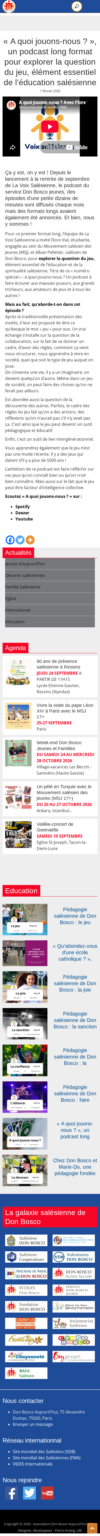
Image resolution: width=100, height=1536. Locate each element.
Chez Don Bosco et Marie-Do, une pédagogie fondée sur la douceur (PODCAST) (75, 1167)
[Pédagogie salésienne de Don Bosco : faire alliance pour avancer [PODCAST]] (25, 1084)
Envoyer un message (33, 1424)
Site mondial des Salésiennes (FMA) (47, 1458)
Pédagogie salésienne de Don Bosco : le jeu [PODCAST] (75, 916)
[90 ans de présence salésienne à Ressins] (18, 671)
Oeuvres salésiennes (25, 575)
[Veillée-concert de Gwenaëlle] (18, 834)
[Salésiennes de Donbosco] (74, 1240)
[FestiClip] (26, 1340)
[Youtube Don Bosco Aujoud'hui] (47, 1489)
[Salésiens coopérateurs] (26, 1257)
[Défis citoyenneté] (26, 1356)
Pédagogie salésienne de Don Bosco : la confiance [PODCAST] (75, 1056)
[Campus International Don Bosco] (26, 1323)
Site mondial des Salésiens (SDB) (44, 1451)
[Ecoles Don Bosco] (26, 1290)
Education (15, 621)
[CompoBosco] (74, 1340)
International (17, 610)
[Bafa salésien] (26, 1373)
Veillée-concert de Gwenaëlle (55, 827)
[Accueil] (9, 6)
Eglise (10, 598)
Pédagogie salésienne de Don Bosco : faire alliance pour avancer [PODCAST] (75, 1093)
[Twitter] (20, 539)
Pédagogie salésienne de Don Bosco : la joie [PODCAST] (75, 983)
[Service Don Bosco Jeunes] (74, 1290)
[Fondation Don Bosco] (26, 1306)
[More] (30, 539)
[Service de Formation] (74, 1306)
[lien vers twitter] (29, 1489)
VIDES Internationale (33, 1464)
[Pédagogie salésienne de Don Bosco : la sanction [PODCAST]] (25, 1011)
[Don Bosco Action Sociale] (74, 1273)
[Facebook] (10, 539)
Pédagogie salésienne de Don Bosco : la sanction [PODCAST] (75, 1020)
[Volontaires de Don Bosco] (74, 1257)
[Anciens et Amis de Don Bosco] (26, 1273)
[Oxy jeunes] (74, 1356)
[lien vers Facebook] (11, 1489)
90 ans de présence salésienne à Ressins (58, 664)
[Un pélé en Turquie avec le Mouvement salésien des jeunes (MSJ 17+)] (18, 797)
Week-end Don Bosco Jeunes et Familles (59, 745)
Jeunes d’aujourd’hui (25, 564)
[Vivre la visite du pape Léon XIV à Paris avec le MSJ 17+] (18, 715)
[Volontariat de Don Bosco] (74, 1323)
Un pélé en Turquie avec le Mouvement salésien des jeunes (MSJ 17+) (64, 792)
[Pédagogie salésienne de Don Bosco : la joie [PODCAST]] (25, 974)
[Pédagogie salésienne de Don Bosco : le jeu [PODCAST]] (25, 907)
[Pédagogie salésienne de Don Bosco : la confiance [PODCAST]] (25, 1048)
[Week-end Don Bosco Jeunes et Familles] (18, 753)
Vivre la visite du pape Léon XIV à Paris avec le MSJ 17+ (65, 711)
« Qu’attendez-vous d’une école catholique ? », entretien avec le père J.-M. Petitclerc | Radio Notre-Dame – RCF (75, 952)
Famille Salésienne (23, 587)
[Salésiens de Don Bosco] (26, 1240)
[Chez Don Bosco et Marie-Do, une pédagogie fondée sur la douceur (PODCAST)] (25, 1158)
